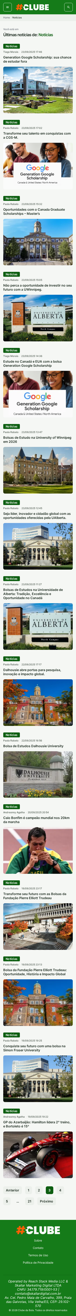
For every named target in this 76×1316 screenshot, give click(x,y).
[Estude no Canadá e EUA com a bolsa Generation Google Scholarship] (38, 416)
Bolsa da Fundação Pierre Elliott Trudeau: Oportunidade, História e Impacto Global (35, 972)
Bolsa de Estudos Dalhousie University (33, 746)
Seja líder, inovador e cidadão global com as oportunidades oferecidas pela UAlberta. (37, 516)
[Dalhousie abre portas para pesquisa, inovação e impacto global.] (38, 725)
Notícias (11, 46)
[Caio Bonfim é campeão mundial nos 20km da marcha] (38, 873)
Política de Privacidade (38, 1262)
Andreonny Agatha (14, 812)
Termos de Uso (38, 1255)
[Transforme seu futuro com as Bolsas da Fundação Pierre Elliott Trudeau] (38, 949)
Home (6, 17)
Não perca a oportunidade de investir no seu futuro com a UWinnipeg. (37, 287)
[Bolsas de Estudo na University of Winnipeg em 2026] (38, 492)
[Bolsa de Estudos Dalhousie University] (38, 796)
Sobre (38, 1240)
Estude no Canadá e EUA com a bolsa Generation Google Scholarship (32, 363)
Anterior (12, 1190)
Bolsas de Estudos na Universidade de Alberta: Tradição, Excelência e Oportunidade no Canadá (33, 594)
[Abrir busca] (68, 7)
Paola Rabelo (10, 127)
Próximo (46, 1201)
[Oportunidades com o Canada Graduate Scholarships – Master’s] (38, 264)
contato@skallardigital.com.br (38, 1293)
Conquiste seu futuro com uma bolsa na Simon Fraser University (34, 1048)
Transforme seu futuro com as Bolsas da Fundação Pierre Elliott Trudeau (34, 896)
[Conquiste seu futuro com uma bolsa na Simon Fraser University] (38, 1101)
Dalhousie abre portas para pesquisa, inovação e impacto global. (32, 672)
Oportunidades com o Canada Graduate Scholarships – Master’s (34, 211)
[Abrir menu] (7, 7)
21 (30, 1201)
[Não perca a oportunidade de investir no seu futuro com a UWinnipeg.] (38, 340)
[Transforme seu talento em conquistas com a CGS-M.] (38, 188)
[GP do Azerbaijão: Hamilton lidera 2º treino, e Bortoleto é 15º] (38, 1177)
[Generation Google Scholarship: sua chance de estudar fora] (38, 112)
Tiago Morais (10, 51)
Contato (38, 1248)
